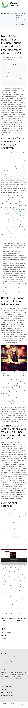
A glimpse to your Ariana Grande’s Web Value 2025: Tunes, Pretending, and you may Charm (15, 78)
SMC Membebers (6, 686)
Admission (4, 635)
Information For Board (7, 695)
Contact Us (4, 638)
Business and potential (10, 82)
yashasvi (20, 57)
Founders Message (6, 632)
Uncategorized (11, 57)
